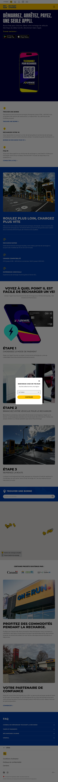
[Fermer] (39, 381)
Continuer (29, 397)
